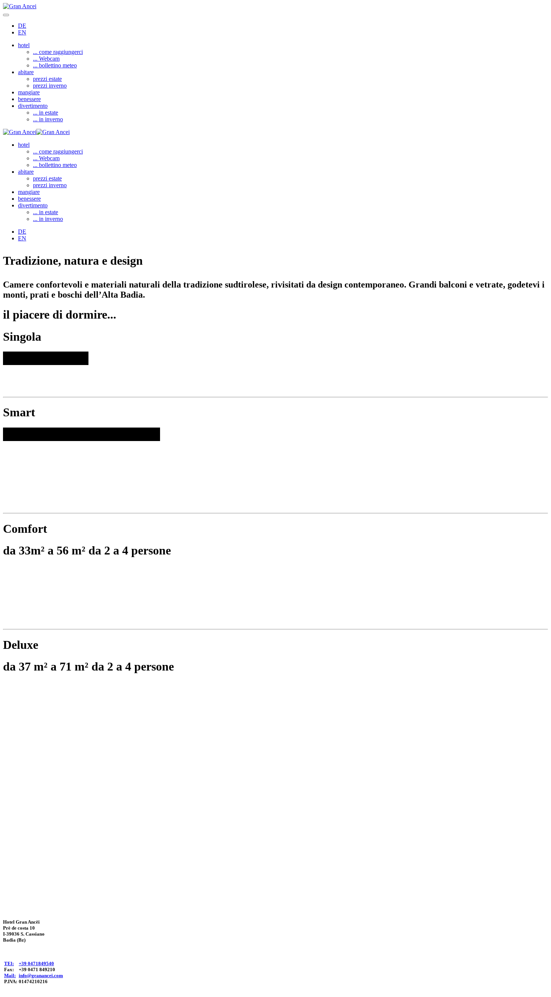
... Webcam (46, 58)
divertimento (33, 106)
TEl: (9, 963)
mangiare (29, 92)
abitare (26, 72)
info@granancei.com (41, 975)
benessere (29, 99)
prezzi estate (47, 79)
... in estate (45, 112)
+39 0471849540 (36, 963)
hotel (24, 45)
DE (22, 25)
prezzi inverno (50, 85)
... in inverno (48, 119)
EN (22, 32)
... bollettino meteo (55, 65)
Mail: (10, 975)
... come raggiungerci (58, 52)
